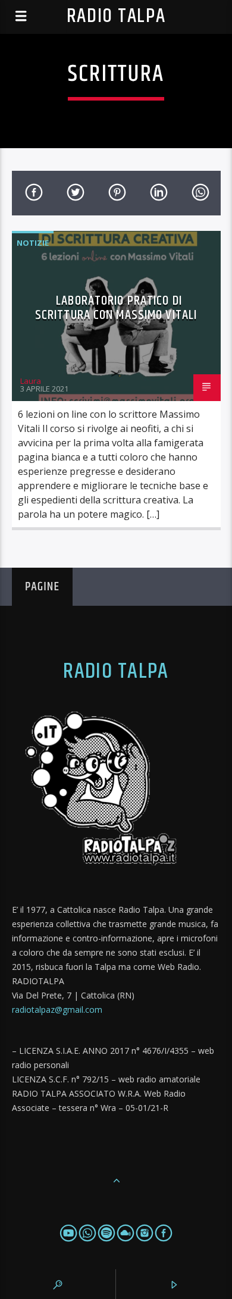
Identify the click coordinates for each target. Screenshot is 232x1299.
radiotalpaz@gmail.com (57, 1009)
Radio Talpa (116, 16)
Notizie (33, 242)
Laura (30, 380)
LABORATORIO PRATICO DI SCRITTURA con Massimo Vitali (116, 307)
